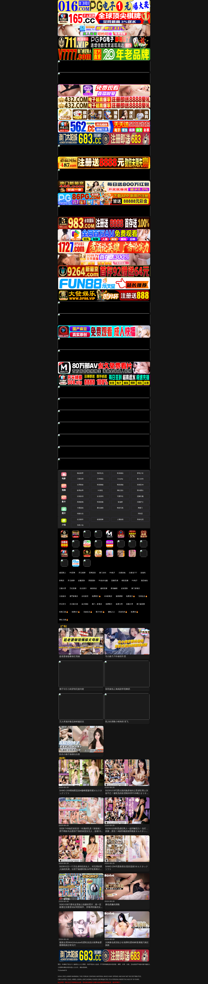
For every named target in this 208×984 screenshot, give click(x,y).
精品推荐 (80, 473)
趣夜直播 (103, 588)
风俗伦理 (140, 519)
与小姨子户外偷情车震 (115, 656)
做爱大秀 (119, 604)
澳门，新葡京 (97, 604)
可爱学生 (120, 496)
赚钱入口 (111, 612)
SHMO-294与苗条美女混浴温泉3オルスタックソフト (126, 867)
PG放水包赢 (103, 580)
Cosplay (120, 479)
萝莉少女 (140, 473)
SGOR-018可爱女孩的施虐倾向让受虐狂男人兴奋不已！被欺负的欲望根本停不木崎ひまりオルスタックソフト (127, 793)
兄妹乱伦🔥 (87, 612)
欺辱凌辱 (80, 490)
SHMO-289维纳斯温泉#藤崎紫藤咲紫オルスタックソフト (80, 791)
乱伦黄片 (83, 588)
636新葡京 (108, 596)
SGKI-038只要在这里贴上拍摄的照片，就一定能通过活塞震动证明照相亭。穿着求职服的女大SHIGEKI (81, 907)
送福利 (143, 572)
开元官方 (62, 604)
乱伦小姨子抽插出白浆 (69, 754)
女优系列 (100, 496)
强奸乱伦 (100, 473)
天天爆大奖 (74, 604)
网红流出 (120, 490)
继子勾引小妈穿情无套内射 (71, 689)
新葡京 (61, 580)
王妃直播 (73, 588)
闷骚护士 (140, 502)
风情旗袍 (80, 502)
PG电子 (112, 572)
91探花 (100, 490)
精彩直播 (125, 580)
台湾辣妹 (80, 485)
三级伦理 (80, 479)
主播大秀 (62, 588)
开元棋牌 (82, 572)
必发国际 (124, 588)
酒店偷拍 (144, 580)
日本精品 (100, 479)
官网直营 (92, 572)
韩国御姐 (100, 485)
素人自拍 (140, 479)
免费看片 (109, 604)
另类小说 (80, 525)
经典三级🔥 (63, 612)
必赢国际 (81, 580)
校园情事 (100, 519)
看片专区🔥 (100, 612)
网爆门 (140, 508)
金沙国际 (84, 604)
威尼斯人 (62, 572)
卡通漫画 (80, 508)
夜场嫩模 (114, 588)
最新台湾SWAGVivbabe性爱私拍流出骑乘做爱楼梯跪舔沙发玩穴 (80, 943)
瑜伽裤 (120, 502)
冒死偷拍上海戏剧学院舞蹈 (117, 689)
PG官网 (72, 572)
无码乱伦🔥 (142, 596)
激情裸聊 (119, 596)
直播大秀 (129, 604)
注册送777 (133, 572)
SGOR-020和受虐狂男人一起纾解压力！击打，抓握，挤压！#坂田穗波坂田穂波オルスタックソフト (126, 831)
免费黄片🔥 (130, 596)
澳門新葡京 (74, 596)
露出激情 (100, 508)
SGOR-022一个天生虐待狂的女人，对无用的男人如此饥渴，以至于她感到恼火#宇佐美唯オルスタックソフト (80, 869)
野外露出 (140, 490)
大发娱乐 (62, 596)
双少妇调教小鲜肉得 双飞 (116, 721)
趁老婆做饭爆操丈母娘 (69, 656)
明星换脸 (100, 502)
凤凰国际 (91, 580)
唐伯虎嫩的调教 (112, 904)
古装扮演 (80, 496)
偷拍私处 (93, 588)
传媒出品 (80, 513)
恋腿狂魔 (140, 496)
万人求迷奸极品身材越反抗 (71, 721)
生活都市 (80, 519)
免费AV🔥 (134, 612)
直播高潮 (114, 580)
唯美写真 (120, 508)
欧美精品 (120, 473)
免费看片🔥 (96, 596)
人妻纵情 (120, 519)
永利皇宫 (84, 596)
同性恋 (140, 513)
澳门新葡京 (135, 588)
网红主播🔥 (63, 619)
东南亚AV (140, 485)
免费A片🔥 (76, 612)
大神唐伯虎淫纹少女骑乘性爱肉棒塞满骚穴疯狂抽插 (127, 943)
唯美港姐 (120, 485)
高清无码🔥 (122, 612)
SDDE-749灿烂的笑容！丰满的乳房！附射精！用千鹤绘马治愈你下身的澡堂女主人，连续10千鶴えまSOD (80, 831)
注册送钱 (122, 572)
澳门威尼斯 (140, 604)
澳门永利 (102, 572)
